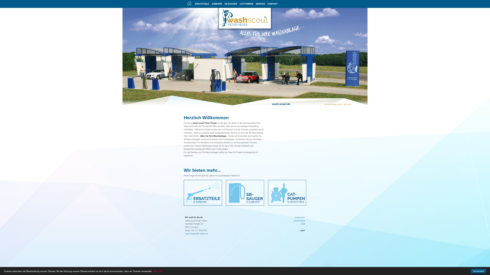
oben (302, 230)
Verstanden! (478, 271)
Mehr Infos (158, 271)
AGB (303, 224)
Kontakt (273, 4)
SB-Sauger (231, 4)
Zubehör (217, 4)
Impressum (300, 217)
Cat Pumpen (246, 4)
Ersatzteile (202, 4)
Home (189, 3)
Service (260, 4)
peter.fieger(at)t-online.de (196, 233)
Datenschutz (299, 220)
